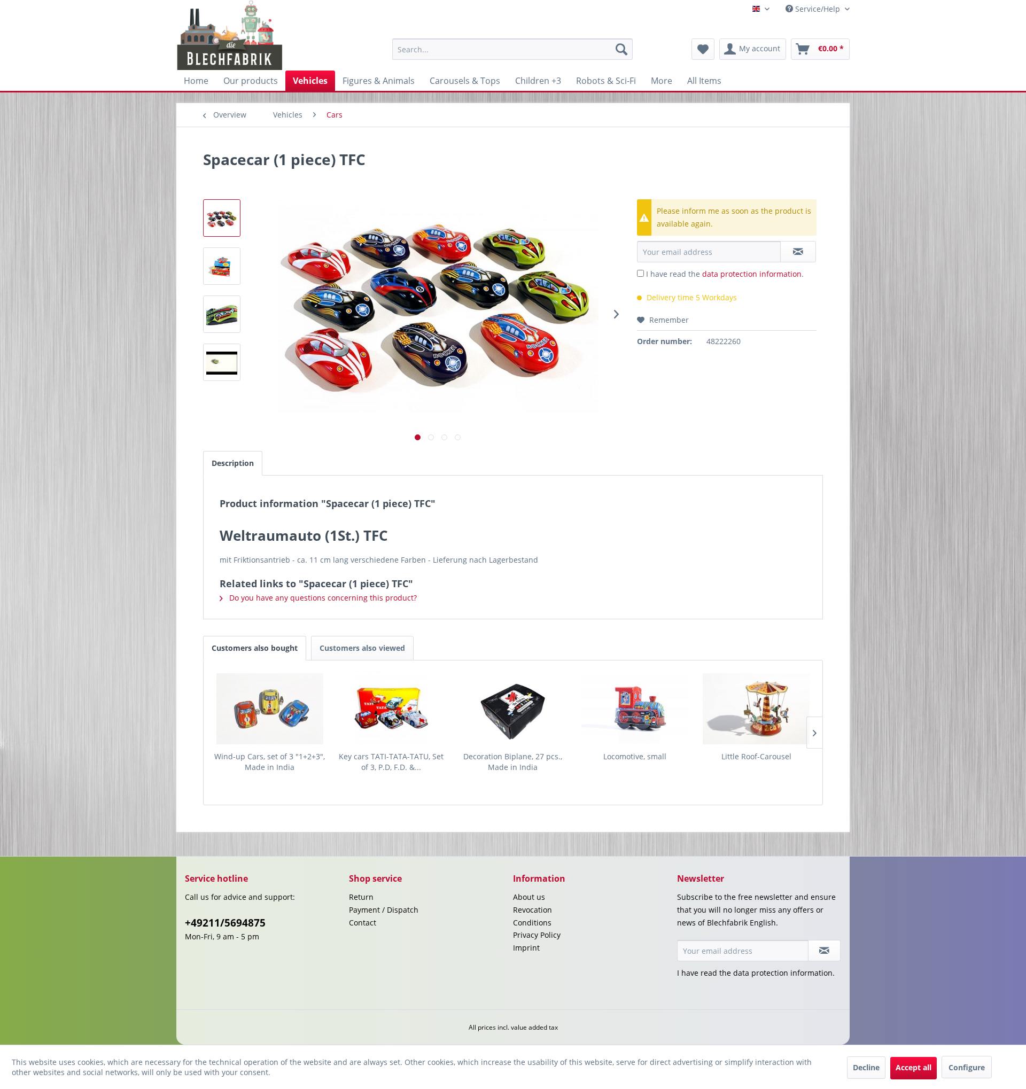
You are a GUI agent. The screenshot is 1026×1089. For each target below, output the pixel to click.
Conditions (532, 922)
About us (529, 897)
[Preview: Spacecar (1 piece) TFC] (221, 218)
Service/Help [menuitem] (817, 9)
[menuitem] (512, 49)
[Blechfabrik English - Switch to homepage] (230, 35)
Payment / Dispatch (383, 910)
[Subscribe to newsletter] (824, 950)
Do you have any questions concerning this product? (322, 598)
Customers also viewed (362, 648)
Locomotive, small (634, 756)
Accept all (913, 1067)
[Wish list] (702, 49)
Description (233, 463)
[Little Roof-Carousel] (756, 708)
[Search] (621, 49)
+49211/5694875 (225, 923)
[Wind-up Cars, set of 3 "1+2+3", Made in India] (269, 708)
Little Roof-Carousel (756, 756)
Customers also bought (255, 648)
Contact (362, 922)
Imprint (526, 948)
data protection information (752, 274)
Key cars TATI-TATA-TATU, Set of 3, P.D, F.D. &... (391, 761)
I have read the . (725, 274)
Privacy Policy (537, 935)
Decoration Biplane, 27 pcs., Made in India (512, 761)
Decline (866, 1067)
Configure (967, 1067)
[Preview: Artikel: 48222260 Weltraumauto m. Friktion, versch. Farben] (221, 362)
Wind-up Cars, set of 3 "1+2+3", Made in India (269, 761)
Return (361, 897)
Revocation (532, 910)
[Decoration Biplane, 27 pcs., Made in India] (513, 708)
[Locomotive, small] (634, 708)
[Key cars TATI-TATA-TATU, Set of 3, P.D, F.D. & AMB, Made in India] (391, 708)
